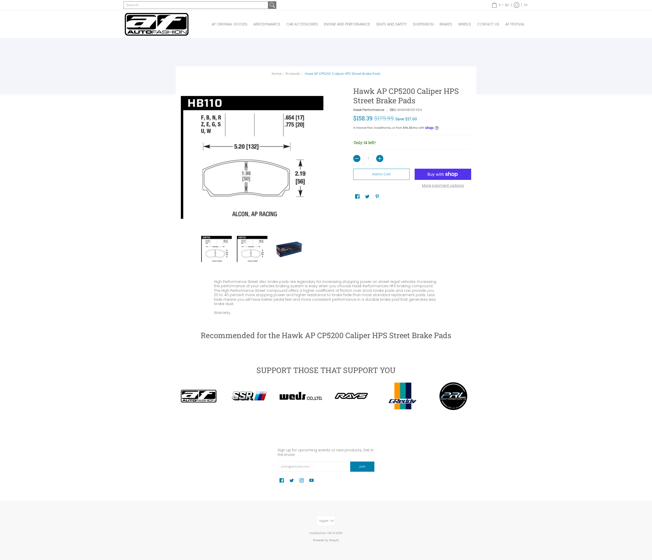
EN (525, 5)
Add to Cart (381, 174)
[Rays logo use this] (351, 396)
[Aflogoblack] (199, 396)
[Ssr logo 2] (250, 396)
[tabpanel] (326, 296)
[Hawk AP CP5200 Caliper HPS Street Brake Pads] (216, 249)
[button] (500, 5)
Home (277, 73)
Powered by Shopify (326, 540)
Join (362, 466)
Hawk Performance (368, 110)
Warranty (222, 312)
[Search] (272, 5)
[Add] (379, 158)
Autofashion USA (321, 533)
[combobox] (196, 5)
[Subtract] (356, 158)
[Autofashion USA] (156, 24)
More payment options (443, 185)
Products (293, 73)
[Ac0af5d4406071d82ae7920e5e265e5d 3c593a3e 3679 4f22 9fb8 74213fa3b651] (300, 396)
